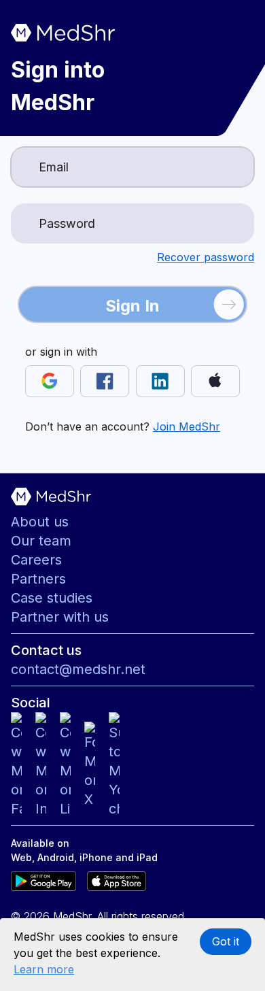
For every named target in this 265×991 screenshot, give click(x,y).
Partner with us (60, 617)
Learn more (44, 969)
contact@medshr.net (78, 669)
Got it (225, 941)
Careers (36, 560)
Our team (41, 541)
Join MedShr (186, 426)
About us (40, 522)
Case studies (51, 598)
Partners (38, 579)
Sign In (132, 306)
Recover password (205, 257)
